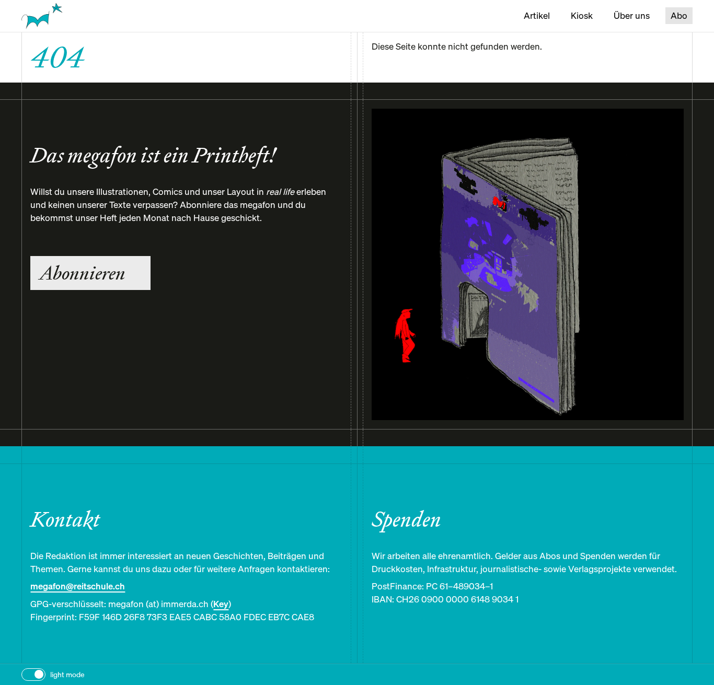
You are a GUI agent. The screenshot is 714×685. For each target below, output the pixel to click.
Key (220, 604)
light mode (67, 674)
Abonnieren (82, 273)
